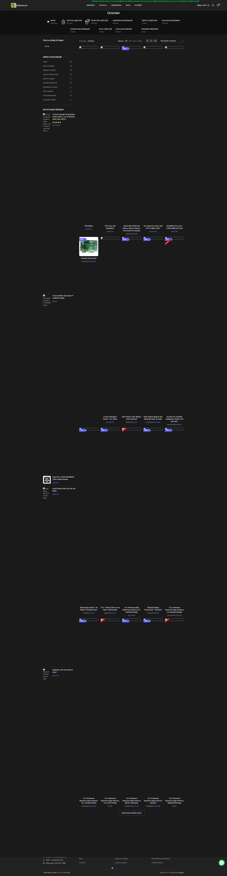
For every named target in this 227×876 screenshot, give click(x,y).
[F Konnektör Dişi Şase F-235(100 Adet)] (47, 383)
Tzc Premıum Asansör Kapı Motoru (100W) (153, 800)
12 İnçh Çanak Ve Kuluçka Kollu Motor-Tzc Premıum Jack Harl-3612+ (63, 116)
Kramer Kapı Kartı (88, 258)
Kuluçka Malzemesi (50, 83)
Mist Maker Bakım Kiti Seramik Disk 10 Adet (153, 418)
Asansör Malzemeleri (50, 74)
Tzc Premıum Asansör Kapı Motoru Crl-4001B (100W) (174, 609)
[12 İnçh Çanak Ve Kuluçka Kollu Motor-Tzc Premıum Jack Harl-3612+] (47, 202)
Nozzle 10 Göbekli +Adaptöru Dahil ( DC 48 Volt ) (174, 419)
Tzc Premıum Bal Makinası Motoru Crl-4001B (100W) (131, 609)
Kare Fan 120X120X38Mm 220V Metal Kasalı (63, 478)
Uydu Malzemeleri (49, 95)
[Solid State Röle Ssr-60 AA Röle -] (47, 576)
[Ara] (213, 5)
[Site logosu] (19, 5)
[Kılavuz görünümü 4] (151, 40)
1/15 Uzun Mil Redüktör (110, 227)
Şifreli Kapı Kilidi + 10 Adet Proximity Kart (89, 608)
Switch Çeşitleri (49, 79)
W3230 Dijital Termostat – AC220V (153, 608)
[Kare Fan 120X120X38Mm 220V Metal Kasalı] (47, 480)
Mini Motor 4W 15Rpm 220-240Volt (131, 418)
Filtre (47, 46)
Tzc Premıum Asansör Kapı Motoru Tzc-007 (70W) (110, 800)
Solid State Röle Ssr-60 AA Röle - (63, 489)
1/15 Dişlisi (89, 226)
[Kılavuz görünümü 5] (155, 40)
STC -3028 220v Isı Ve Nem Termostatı (110, 608)
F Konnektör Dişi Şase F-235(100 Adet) (63, 297)
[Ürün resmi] (88, 135)
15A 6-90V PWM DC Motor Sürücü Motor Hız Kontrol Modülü (131, 228)
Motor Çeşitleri (48, 66)
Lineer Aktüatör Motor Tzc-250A (110, 418)
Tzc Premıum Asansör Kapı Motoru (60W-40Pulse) (131, 800)
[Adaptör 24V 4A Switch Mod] (47, 757)
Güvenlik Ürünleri (49, 100)
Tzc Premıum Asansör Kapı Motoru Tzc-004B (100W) (88, 800)
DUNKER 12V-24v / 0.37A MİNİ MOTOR (174, 227)
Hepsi (45, 62)
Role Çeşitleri (48, 91)
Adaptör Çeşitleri (49, 70)
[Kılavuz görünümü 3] (147, 40)
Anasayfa (82, 41)
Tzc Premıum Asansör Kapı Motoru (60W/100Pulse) (174, 800)
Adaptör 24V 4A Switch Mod (62, 671)
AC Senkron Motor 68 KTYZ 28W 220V (153, 227)
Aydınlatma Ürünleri (50, 87)
